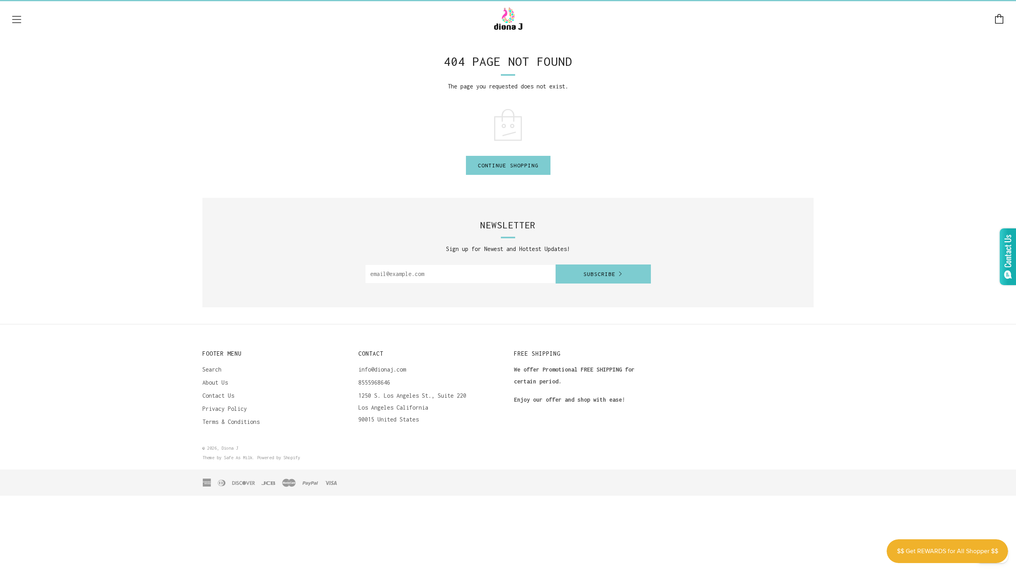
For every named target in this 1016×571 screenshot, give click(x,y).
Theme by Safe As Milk (227, 457)
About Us (215, 382)
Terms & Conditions (231, 421)
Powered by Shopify (278, 457)
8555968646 (374, 382)
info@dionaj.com (382, 369)
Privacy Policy (224, 408)
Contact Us (218, 395)
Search (211, 369)
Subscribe (599, 274)
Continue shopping (508, 165)
